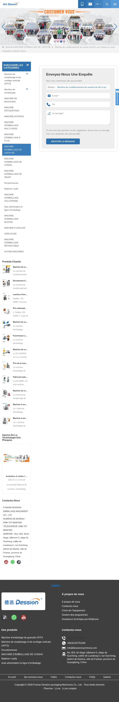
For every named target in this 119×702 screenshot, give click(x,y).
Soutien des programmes (75, 615)
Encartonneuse (11, 183)
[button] (55, 42)
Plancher (48, 688)
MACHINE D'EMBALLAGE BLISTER (11, 219)
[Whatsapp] (12, 562)
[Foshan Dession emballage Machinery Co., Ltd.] (23, 601)
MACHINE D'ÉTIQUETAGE (11, 109)
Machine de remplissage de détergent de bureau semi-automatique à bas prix (20, 391)
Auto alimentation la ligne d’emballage (13, 208)
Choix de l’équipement (73, 610)
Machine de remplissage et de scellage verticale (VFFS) (12, 79)
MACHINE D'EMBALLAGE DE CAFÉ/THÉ (33, 47)
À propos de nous (71, 602)
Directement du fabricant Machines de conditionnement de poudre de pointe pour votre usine (20, 281)
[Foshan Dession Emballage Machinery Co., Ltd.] (11, 4)
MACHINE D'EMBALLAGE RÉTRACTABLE (11, 242)
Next (29, 465)
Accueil (12, 677)
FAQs (92, 677)
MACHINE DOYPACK (14, 116)
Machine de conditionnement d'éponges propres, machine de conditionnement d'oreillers (20, 322)
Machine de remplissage (10, 91)
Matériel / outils (11, 189)
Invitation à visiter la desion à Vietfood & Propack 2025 (16, 476)
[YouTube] (6, 562)
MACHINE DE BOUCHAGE (10, 100)
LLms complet (69, 688)
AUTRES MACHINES (14, 251)
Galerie (107, 677)
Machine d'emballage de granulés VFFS (22, 637)
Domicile (9, 47)
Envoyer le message (63, 141)
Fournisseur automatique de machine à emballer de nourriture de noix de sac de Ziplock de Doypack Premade (20, 336)
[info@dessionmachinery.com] (90, 4)
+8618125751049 (76, 638)
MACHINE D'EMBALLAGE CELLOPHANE (11, 197)
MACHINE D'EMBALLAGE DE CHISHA (13, 161)
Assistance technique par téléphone (80, 619)
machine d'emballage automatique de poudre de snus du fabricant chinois (20, 294)
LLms (57, 688)
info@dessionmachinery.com (82, 648)
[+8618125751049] (82, 4)
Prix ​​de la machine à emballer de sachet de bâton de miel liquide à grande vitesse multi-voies (20, 363)
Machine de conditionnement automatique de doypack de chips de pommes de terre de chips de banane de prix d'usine (20, 349)
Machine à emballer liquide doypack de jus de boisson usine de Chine (20, 404)
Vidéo (54, 677)
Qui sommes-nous (33, 677)
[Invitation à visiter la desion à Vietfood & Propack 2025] (16, 458)
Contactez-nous (70, 606)
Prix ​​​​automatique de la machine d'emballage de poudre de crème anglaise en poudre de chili (20, 308)
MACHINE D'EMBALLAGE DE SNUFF (13, 174)
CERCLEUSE (10, 233)
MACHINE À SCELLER (14, 228)
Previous (3, 465)
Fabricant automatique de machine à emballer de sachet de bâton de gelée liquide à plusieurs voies (20, 377)
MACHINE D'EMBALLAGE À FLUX (12, 137)
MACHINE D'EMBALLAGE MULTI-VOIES (11, 125)
